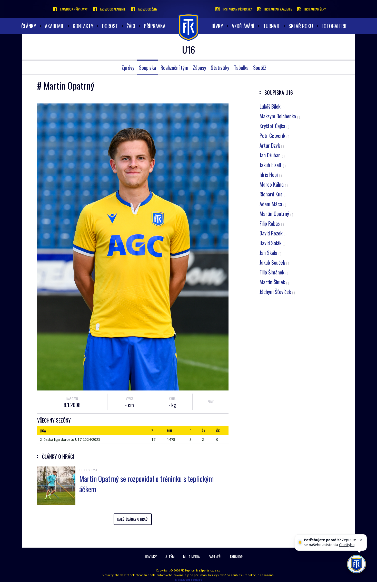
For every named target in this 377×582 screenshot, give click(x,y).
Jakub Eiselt (273, 165)
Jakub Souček (274, 262)
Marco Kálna (274, 184)
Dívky (217, 26)
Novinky (151, 556)
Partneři (215, 556)
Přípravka (154, 26)
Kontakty (83, 26)
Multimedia (191, 556)
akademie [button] (54, 26)
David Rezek (273, 233)
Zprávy (128, 67)
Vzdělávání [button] (243, 26)
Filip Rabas (272, 223)
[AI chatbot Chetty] (356, 564)
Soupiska (147, 67)
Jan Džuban (272, 155)
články (28, 26)
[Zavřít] (361, 540)
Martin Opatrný (276, 213)
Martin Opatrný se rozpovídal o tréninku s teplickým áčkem (146, 483)
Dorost (110, 26)
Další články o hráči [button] (132, 519)
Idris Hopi (271, 174)
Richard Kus (273, 194)
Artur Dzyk (272, 145)
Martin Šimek (274, 282)
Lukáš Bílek (272, 106)
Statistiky (220, 67)
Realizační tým (174, 67)
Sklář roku (301, 26)
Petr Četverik (274, 135)
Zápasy (199, 67)
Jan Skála (270, 252)
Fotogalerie (334, 26)
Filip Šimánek (274, 272)
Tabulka (241, 67)
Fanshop (236, 556)
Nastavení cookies (188, 579)
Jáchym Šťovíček (277, 291)
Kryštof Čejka (274, 126)
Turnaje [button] (271, 26)
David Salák (272, 243)
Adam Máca (273, 204)
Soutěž (259, 67)
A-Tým (169, 556)
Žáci (131, 26)
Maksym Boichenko (280, 116)
